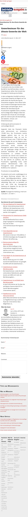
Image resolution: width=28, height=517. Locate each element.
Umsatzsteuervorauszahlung (10, 469)
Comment (4, 359)
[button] (1, 41)
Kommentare (5, 64)
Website (3, 354)
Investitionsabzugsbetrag (10, 450)
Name (3, 342)
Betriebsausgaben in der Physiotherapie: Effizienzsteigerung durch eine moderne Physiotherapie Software (13, 395)
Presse (21, 440)
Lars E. (5, 35)
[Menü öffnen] (3, 13)
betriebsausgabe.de (6, 20)
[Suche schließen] (10, 15)
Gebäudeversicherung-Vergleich (17, 458)
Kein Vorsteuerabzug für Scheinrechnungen (10, 425)
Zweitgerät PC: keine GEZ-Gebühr (8, 427)
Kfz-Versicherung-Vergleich (17, 465)
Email (3, 348)
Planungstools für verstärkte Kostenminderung (11, 403)
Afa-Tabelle (16, 442)
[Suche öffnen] (7, 12)
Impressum (23, 450)
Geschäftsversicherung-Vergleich (17, 452)
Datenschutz (23, 447)
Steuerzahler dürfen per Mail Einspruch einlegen (11, 423)
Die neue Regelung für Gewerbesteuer (14, 204)
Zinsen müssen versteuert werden (8, 430)
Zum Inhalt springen (6, 1)
